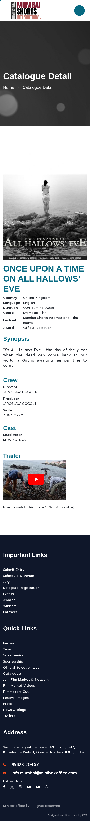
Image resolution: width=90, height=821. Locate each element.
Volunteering (13, 655)
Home (8, 87)
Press (7, 703)
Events (8, 593)
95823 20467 (23, 764)
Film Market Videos (19, 685)
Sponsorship (13, 661)
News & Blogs (14, 709)
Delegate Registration (21, 587)
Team (7, 649)
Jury (6, 581)
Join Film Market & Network (26, 679)
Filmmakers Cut (16, 691)
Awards (9, 599)
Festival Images (16, 697)
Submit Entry (13, 569)
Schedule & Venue (18, 575)
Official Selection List (21, 667)
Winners (9, 606)
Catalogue (12, 673)
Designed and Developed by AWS (67, 815)
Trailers (9, 715)
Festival (9, 643)
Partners (10, 612)
